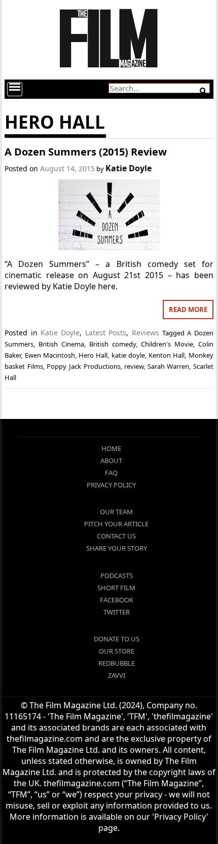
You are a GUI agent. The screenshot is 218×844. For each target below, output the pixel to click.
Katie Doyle (128, 168)
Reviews (145, 332)
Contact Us (116, 536)
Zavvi (116, 675)
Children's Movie (167, 344)
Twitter (116, 612)
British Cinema (61, 344)
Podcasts (116, 575)
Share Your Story (116, 548)
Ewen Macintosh (50, 355)
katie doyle (128, 355)
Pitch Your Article (116, 523)
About (111, 460)
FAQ (111, 472)
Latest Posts (105, 332)
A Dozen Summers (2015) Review (86, 152)
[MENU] (14, 89)
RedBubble (116, 663)
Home (111, 448)
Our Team (116, 511)
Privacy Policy (111, 484)
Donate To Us (116, 638)
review (133, 366)
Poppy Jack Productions (83, 366)
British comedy (112, 344)
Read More (188, 309)
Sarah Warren (169, 366)
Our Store (116, 651)
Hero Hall (93, 355)
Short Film (116, 587)
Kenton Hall (167, 355)
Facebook (116, 599)
